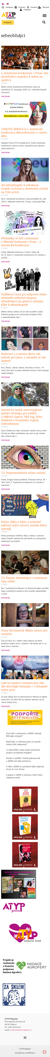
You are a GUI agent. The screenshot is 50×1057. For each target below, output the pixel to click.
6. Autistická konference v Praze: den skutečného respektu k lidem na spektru (24, 77)
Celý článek (5, 96)
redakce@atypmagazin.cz (21, 1030)
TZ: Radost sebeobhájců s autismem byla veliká (24, 580)
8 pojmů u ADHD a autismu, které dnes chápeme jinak (24, 776)
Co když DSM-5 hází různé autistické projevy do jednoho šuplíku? (23, 751)
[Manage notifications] (44, 1052)
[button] (44, 15)
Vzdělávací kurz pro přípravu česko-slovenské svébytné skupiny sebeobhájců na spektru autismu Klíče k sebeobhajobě (24, 300)
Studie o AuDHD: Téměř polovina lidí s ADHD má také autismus (23, 760)
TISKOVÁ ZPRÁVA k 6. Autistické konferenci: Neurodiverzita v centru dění (24, 132)
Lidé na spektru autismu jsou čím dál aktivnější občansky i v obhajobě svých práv (24, 686)
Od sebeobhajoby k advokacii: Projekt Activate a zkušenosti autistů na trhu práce (24, 189)
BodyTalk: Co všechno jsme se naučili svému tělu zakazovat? (23, 743)
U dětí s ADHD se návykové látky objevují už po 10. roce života (25, 768)
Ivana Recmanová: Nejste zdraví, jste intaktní (24, 632)
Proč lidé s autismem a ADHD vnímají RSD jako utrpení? (23, 735)
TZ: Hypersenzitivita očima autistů (23, 473)
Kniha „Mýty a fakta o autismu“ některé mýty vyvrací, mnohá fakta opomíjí (24, 525)
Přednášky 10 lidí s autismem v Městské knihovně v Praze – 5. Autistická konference (21, 242)
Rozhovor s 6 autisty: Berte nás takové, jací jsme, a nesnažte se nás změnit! (23, 357)
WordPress (19, 1053)
